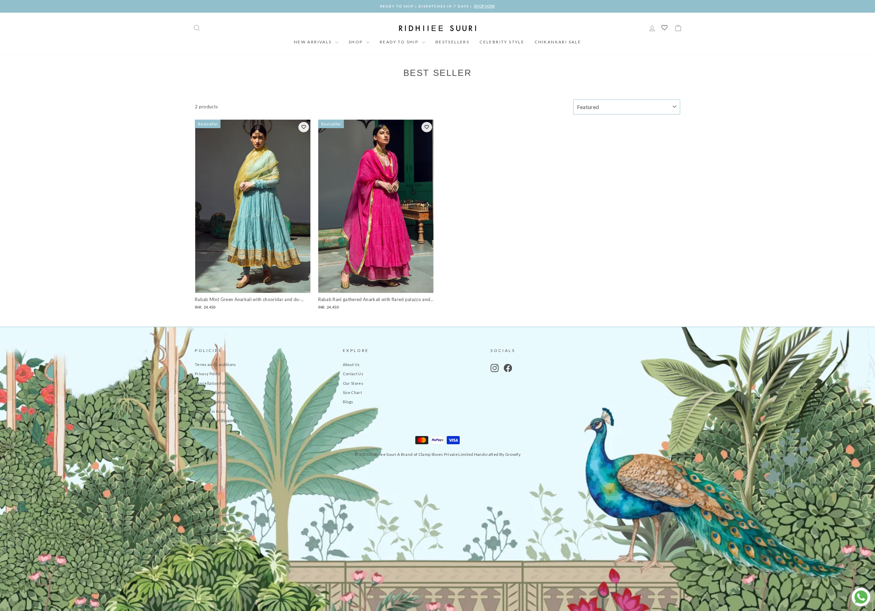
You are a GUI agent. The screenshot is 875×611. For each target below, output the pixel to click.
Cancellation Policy (212, 383)
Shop (356, 41)
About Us (351, 364)
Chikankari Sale (558, 41)
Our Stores (353, 383)
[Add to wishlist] (303, 127)
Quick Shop (252, 285)
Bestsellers (452, 41)
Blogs (348, 401)
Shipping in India (210, 411)
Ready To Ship (400, 41)
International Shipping (215, 420)
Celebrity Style (502, 41)
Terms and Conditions (215, 364)
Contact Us (353, 373)
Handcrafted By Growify (497, 454)
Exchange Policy (210, 401)
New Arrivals (313, 41)
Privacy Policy (207, 373)
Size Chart (352, 392)
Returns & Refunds (213, 392)
